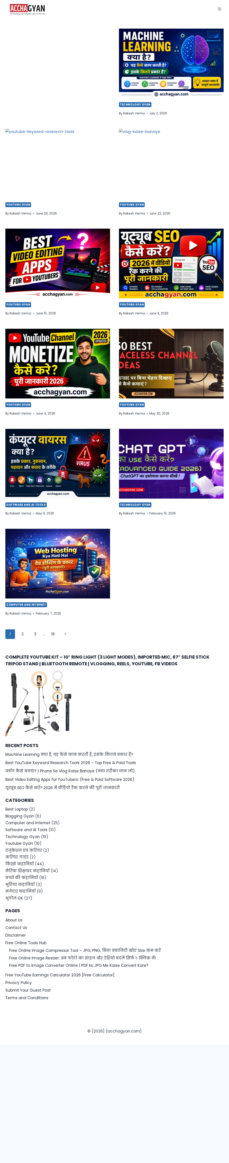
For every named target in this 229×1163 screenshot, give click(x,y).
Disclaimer (15, 935)
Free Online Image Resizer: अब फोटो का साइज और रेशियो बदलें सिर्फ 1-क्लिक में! (82, 958)
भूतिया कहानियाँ (20, 884)
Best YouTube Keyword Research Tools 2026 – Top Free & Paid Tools (70, 762)
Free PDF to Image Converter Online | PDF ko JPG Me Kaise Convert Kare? (78, 965)
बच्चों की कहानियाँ (21, 877)
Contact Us (16, 927)
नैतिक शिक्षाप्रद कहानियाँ (27, 871)
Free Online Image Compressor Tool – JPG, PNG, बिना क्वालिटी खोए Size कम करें (85, 950)
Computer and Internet (26, 605)
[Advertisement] (57, 61)
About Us (13, 920)
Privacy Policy (18, 982)
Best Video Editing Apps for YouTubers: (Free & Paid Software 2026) (69, 779)
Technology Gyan (135, 104)
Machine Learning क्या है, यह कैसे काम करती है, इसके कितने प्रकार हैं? (69, 754)
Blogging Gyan (19, 816)
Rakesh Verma (134, 113)
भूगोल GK (14, 898)
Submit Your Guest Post (28, 990)
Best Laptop (16, 809)
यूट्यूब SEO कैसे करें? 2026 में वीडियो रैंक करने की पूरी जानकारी (62, 787)
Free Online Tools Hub (26, 943)
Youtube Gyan (18, 204)
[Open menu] (219, 8)
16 (53, 634)
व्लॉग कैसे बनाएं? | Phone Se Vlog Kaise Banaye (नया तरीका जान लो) (70, 771)
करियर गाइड (17, 857)
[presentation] (171, 63)
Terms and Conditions (26, 998)
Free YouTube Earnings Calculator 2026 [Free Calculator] (59, 975)
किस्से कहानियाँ (19, 864)
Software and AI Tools (26, 505)
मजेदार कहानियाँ (20, 891)
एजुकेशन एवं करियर (23, 850)
